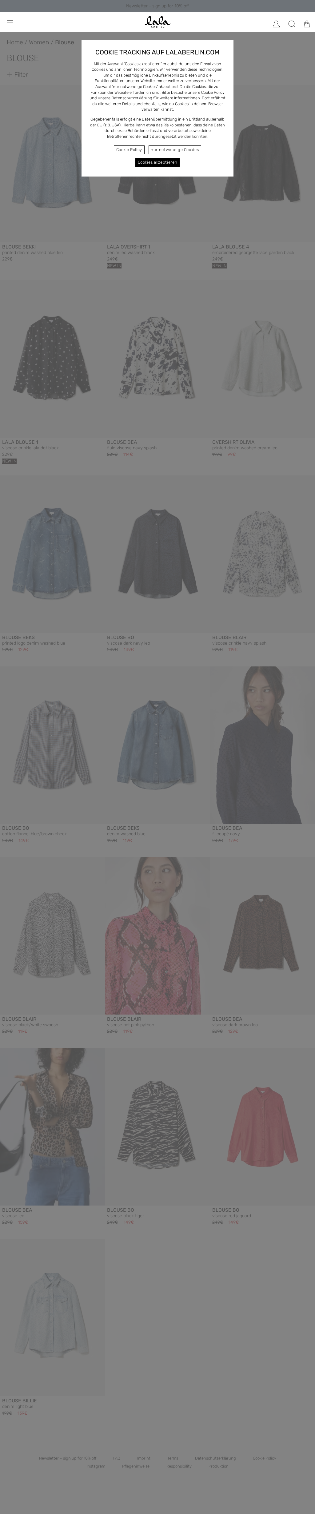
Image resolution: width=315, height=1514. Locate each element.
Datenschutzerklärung (131, 98)
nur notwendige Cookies (175, 149)
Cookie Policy (129, 149)
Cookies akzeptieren (157, 162)
